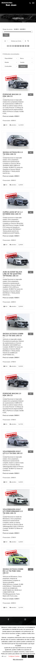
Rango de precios (7, 29)
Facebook (8, 619)
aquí (5, 656)
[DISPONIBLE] (18, 140)
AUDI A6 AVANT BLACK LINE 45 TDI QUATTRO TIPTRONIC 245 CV (12, 274)
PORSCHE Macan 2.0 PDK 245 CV (12, 95)
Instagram (25, 619)
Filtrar (6, 35)
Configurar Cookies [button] (13, 656)
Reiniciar (23, 66)
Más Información (18, 659)
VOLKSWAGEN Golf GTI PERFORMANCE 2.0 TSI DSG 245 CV (13, 511)
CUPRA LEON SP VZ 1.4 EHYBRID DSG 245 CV (12, 213)
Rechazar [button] (31, 656)
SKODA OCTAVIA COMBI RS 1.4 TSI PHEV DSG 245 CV (13, 571)
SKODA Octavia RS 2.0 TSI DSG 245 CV (13, 153)
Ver (31, 94)
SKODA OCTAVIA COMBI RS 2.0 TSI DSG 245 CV (13, 335)
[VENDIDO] (18, 82)
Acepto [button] (24, 656)
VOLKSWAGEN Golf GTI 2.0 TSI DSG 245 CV (12, 452)
